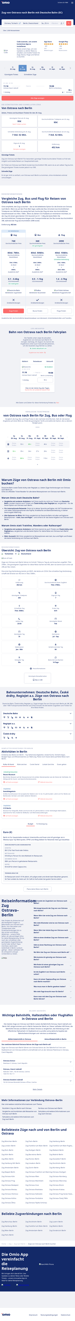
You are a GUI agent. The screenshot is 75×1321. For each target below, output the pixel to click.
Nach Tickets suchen (19, 124)
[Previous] (7, 437)
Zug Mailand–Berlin (56, 1150)
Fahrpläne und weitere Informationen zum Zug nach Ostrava (54, 1112)
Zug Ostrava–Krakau (57, 1189)
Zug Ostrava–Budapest (10, 1185)
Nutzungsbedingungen (49, 1315)
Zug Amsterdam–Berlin (10, 1168)
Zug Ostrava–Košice (9, 1198)
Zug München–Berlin (9, 1141)
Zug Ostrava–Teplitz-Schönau (36, 1203)
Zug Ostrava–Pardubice (34, 1198)
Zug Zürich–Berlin (31, 1168)
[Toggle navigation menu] (72, 3)
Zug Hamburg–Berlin (57, 1141)
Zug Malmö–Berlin (56, 1226)
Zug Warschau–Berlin (9, 1222)
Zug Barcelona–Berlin (33, 1154)
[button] (45, 23)
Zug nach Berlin (19, 1244)
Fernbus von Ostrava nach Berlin (50, 1108)
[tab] (11, 74)
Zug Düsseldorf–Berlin (57, 1159)
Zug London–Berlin (9, 1146)
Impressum (33, 1315)
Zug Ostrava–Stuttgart (57, 1172)
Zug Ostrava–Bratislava (34, 1189)
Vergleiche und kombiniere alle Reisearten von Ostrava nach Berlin (19, 1112)
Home (4, 1244)
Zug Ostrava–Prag (8, 1181)
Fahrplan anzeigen (19, 149)
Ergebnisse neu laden (36, 352)
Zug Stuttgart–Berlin (33, 1150)
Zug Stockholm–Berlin (57, 1163)
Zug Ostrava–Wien (32, 1176)
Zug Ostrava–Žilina (8, 1203)
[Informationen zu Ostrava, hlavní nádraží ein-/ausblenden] (70, 1071)
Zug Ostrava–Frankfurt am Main (37, 1172)
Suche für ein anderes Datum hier (37, 390)
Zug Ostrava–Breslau (9, 1189)
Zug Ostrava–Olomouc (10, 1194)
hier (57, 403)
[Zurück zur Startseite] (6, 3)
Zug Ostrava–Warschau (58, 1181)
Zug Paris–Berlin (31, 1141)
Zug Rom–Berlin (7, 1150)
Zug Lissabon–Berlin (32, 1163)
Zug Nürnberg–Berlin (57, 1168)
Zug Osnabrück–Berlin (57, 1230)
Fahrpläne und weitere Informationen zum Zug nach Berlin (18, 1118)
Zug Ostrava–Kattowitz (33, 1194)
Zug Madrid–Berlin (56, 1154)
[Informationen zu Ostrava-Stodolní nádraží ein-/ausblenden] (70, 1081)
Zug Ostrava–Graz (32, 1185)
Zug (10, 1244)
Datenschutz (65, 1315)
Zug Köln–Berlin (7, 1154)
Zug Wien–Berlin (8, 1159)
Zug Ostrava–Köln (8, 1176)
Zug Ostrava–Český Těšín (58, 1198)
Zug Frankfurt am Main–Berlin (36, 1146)
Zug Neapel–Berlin (8, 1172)
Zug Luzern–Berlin (56, 1222)
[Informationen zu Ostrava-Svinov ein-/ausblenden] (70, 1062)
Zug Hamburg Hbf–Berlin (11, 1163)
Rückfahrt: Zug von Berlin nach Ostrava (16, 1108)
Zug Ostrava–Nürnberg (58, 1176)
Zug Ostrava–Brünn (56, 1185)
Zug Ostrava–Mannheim (34, 1181)
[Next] (70, 68)
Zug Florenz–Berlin (32, 1159)
